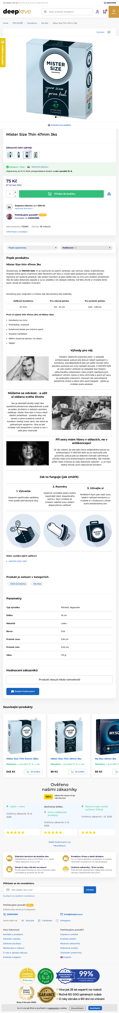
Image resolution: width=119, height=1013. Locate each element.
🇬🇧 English (65, 957)
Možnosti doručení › (24, 208)
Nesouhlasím (77, 1008)
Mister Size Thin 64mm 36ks (22, 758)
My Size (44, 23)
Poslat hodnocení (24, 691)
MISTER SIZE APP (18, 561)
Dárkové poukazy (12, 943)
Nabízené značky (69, 948)
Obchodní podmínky (71, 952)
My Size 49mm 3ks (105, 758)
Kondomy (32, 23)
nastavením (53, 1008)
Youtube (30, 920)
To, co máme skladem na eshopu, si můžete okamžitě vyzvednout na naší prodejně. (91, 860)
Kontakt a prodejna (13, 934)
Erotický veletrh (68, 939)
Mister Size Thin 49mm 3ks (66, 758)
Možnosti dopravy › (40, 167)
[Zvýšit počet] (15, 192)
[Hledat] (45, 11)
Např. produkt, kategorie (61, 11)
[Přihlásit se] (97, 12)
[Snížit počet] (15, 196)
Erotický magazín (12, 957)
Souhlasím (95, 1008)
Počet (10, 194)
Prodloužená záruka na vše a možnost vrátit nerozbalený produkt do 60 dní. (35, 871)
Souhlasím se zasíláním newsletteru (19, 896)
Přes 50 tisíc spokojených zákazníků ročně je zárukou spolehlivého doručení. (91, 871)
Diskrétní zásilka (11, 939)
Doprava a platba (69, 934)
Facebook (47, 920)
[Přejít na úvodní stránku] (17, 12)
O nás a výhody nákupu (15, 952)
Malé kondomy (18, 583)
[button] (113, 12)
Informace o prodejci (17, 231)
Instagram (65, 920)
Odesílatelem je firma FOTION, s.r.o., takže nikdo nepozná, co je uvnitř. (34, 860)
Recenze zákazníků (70, 943)
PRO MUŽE (18, 23)
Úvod (5, 23)
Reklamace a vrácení (13, 948)
